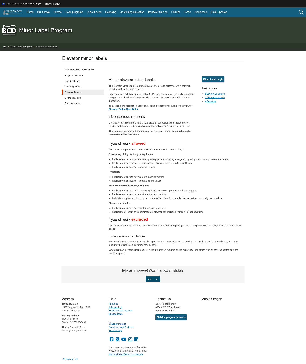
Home (30, 12)
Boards (57, 12)
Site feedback (116, 313)
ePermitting (211, 101)
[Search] (301, 12)
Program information (75, 75)
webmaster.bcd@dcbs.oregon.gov (126, 354)
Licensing (110, 12)
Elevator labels (73, 92)
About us (113, 303)
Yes (149, 278)
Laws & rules (94, 12)
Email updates (219, 12)
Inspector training (158, 12)
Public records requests (121, 310)
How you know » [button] (53, 3)
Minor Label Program (21, 46)
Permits (175, 12)
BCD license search (215, 93)
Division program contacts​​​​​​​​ (171, 317)
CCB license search (215, 97)
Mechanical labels (74, 97)
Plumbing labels (72, 86)
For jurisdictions (72, 103)
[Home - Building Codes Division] (4, 46)
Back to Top (71, 358)
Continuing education (132, 12)
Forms (187, 12)
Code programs (74, 12)
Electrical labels (72, 81)
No (156, 278)
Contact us (201, 12)
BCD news (43, 12)
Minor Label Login (213, 79)
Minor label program (79, 69)
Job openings (115, 307)
